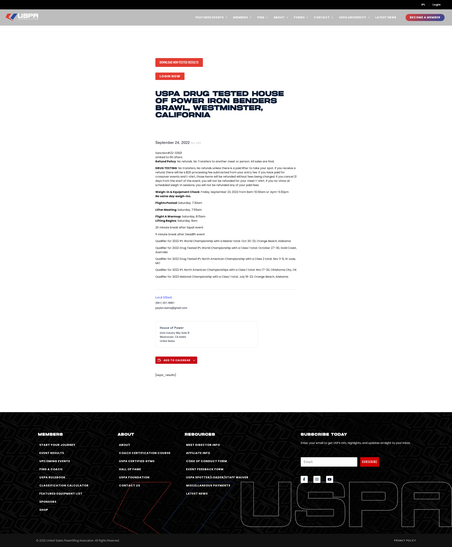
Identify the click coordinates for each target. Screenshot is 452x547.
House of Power (172, 328)
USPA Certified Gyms (137, 461)
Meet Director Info (203, 445)
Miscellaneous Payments (208, 485)
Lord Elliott (163, 297)
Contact (322, 17)
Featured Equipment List (60, 494)
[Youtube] (329, 479)
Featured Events (209, 17)
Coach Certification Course (145, 453)
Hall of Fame (130, 469)
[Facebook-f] (304, 479)
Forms (299, 17)
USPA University (352, 17)
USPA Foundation (134, 477)
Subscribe (369, 462)
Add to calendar (176, 360)
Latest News (385, 17)
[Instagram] (316, 479)
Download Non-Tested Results (179, 62)
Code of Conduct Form (206, 461)
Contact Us (129, 485)
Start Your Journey (57, 445)
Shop (43, 510)
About (279, 17)
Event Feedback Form (205, 469)
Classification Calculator (64, 485)
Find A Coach (51, 469)
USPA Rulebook (52, 477)
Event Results (51, 453)
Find (260, 17)
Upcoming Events (54, 461)
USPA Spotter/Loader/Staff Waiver (217, 477)
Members (240, 17)
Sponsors (47, 502)
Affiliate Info (198, 453)
